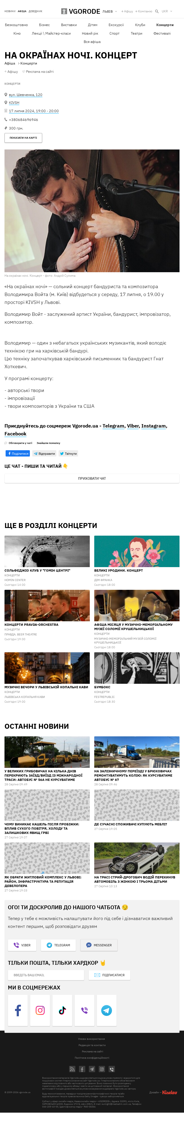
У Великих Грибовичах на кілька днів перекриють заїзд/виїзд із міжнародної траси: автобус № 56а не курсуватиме (43, 775)
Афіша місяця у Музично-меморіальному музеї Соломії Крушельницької (133, 626)
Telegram (113, 425)
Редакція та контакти (92, 1045)
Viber (133, 425)
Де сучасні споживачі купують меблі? (130, 824)
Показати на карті (23, 137)
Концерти (12, 84)
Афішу (128, 11)
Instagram (153, 425)
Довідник (35, 11)
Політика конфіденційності (92, 1057)
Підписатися (113, 975)
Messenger (103, 945)
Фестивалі (162, 33)
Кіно (17, 33)
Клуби (140, 24)
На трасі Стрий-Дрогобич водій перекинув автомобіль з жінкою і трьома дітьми (134, 879)
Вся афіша (92, 41)
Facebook (15, 433)
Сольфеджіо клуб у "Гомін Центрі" (37, 570)
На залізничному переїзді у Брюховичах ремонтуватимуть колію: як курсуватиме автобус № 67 (133, 775)
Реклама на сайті (40, 71)
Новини (9, 11)
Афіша (22, 11)
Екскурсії (116, 24)
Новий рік (90, 33)
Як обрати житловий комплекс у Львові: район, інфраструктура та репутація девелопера (42, 881)
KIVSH (14, 102)
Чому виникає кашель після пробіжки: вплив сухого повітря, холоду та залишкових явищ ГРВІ (41, 828)
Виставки (69, 24)
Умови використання (91, 1038)
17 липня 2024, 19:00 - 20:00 (34, 111)
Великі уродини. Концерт (118, 570)
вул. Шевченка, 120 (25, 94)
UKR (165, 11)
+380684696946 (23, 119)
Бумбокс (102, 687)
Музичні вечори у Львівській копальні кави (46, 687)
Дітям (92, 24)
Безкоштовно (16, 24)
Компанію (145, 11)
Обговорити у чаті (20, 443)
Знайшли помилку (48, 443)
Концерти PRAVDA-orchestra (31, 624)
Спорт (115, 33)
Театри (136, 33)
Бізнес (44, 24)
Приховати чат (92, 478)
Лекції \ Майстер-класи (51, 33)
